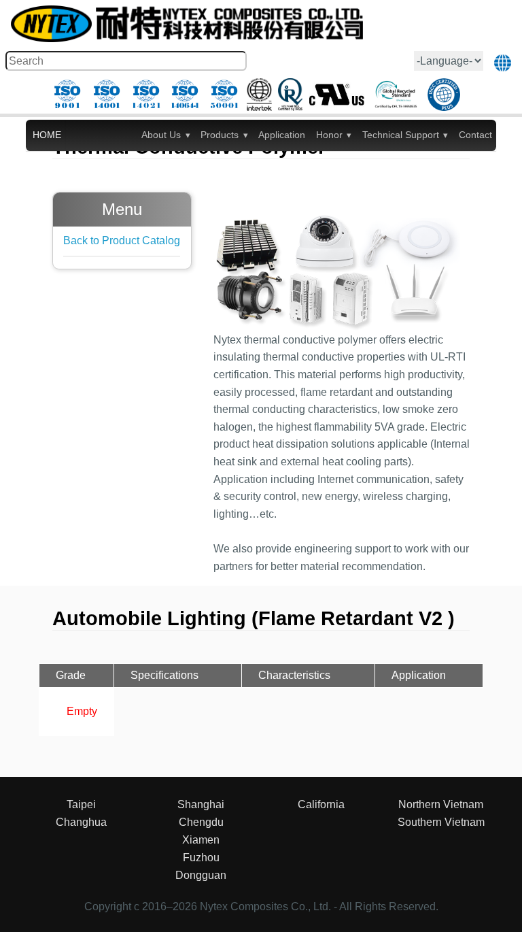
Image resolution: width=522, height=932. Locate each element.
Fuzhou (201, 857)
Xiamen (201, 840)
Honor (329, 134)
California (321, 804)
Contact (475, 134)
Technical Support (400, 134)
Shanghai (200, 804)
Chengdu (201, 822)
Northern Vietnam (440, 804)
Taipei (81, 804)
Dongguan (200, 875)
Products (220, 134)
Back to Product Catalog (121, 240)
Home (47, 134)
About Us (161, 134)
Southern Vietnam (441, 822)
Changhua (81, 822)
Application (281, 134)
